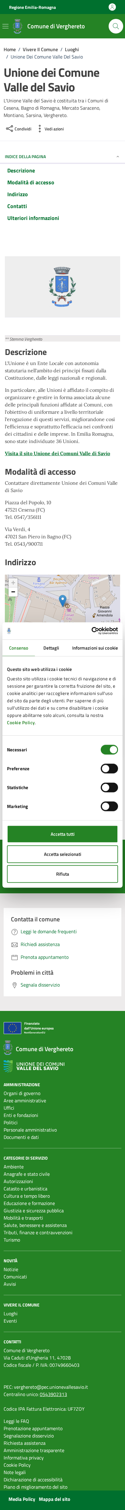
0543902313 (53, 1394)
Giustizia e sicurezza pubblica (34, 1210)
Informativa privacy (24, 1457)
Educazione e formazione (29, 1203)
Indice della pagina (25, 156)
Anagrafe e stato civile (27, 1174)
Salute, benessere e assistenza (35, 1225)
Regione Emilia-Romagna (32, 7)
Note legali (15, 1472)
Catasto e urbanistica (25, 1188)
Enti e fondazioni (21, 1115)
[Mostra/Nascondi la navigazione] (5, 26)
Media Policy (21, 1499)
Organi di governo (22, 1093)
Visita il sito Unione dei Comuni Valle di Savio (57, 453)
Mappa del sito (54, 1499)
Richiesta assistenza (25, 1443)
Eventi (10, 1320)
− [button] (13, 592)
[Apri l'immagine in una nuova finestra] (62, 288)
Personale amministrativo (30, 1129)
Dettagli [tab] (51, 647)
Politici (11, 1122)
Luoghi (11, 1313)
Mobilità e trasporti (23, 1217)
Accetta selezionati (62, 853)
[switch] (109, 769)
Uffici (9, 1107)
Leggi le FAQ (16, 1421)
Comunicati (15, 1276)
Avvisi (10, 1284)
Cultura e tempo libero (27, 1196)
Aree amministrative (25, 1100)
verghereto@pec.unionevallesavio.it (51, 1387)
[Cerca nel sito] (116, 26)
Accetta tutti (63, 834)
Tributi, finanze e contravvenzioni (38, 1232)
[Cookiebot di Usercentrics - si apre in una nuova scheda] (91, 631)
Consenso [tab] (18, 647)
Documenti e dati (21, 1137)
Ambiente (14, 1166)
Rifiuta (62, 873)
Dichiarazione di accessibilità (33, 1479)
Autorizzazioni (18, 1181)
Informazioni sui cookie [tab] (95, 647)
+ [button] (13, 583)
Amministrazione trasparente (34, 1450)
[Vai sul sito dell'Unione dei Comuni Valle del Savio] (34, 1066)
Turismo (12, 1239)
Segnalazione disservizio (29, 1435)
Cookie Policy (21, 722)
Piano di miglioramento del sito (35, 1487)
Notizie (11, 1269)
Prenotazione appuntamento (33, 1428)
